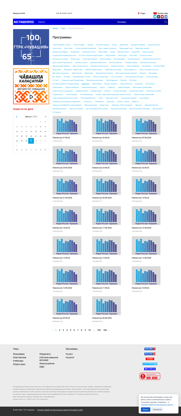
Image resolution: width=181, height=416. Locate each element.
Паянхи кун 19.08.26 (140, 198)
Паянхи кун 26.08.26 (101, 138)
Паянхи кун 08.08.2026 (102, 318)
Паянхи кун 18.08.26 (61, 228)
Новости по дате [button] (23, 109)
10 (89, 330)
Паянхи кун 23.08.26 (101, 168)
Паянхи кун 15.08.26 (61, 258)
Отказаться (157, 409)
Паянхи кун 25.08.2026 (141, 138)
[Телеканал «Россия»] (149, 349)
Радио (63, 28)
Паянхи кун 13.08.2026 (141, 258)
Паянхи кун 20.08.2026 (102, 198)
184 (105, 330)
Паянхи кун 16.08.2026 (141, 228)
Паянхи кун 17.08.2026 (102, 228)
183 (99, 330)
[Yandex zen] (158, 16)
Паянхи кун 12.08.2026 (62, 288)
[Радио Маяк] (150, 359)
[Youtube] (162, 16)
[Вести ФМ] (150, 369)
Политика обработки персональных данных (53, 410)
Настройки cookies (76, 410)
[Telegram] (154, 16)
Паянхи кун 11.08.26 (101, 288)
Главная (55, 28)
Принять (146, 409)
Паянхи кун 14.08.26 (101, 258)
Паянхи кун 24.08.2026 (62, 168)
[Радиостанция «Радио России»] (150, 364)
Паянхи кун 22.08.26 (140, 168)
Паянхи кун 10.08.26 (140, 288)
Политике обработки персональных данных (157, 405)
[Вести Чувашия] (23, 22)
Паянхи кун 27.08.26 (61, 138)
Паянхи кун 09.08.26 (61, 318)
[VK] (165, 16)
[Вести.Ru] (149, 354)
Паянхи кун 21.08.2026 (62, 198)
